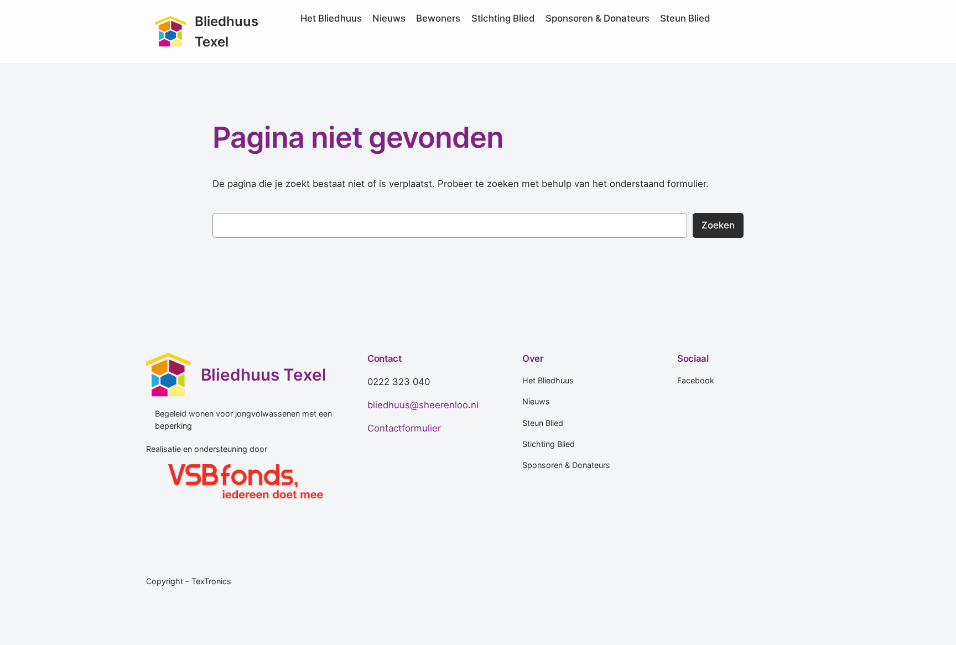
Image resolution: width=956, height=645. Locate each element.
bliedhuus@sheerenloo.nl (423, 404)
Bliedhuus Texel (263, 374)
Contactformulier (404, 428)
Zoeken (718, 225)
